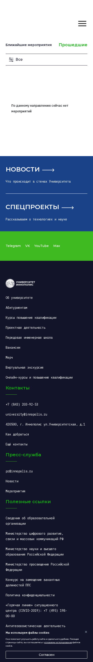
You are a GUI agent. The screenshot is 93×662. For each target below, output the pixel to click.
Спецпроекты (32, 207)
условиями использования (58, 642)
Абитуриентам (16, 308)
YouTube (41, 246)
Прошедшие (73, 44)
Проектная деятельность (25, 328)
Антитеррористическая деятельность (35, 626)
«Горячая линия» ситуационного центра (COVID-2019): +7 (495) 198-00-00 (36, 610)
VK (27, 246)
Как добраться (17, 434)
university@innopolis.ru (26, 414)
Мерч (9, 357)
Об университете (19, 298)
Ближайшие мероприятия (29, 45)
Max (56, 246)
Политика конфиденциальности (30, 595)
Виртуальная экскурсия (25, 367)
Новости (23, 169)
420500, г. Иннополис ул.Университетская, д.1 (45, 424)
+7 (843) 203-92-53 (22, 404)
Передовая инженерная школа (29, 338)
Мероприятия (16, 491)
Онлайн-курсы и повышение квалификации (39, 377)
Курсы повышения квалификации (31, 318)
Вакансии (13, 347)
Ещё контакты (16, 444)
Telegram (13, 246)
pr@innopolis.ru (19, 471)
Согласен (46, 655)
